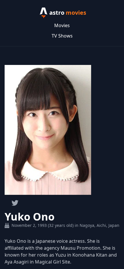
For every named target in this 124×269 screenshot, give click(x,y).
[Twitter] (15, 202)
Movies (62, 25)
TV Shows (62, 36)
